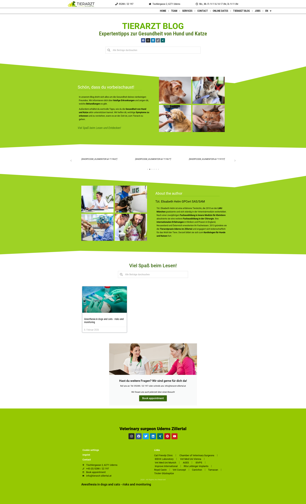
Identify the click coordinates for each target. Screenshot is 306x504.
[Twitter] (146, 436)
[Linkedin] (153, 40)
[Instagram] (148, 40)
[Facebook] (143, 40)
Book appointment (153, 398)
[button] (71, 160)
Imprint (86, 454)
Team (174, 10)
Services (187, 10)
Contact (202, 10)
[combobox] (153, 50)
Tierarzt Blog (241, 10)
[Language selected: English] (300, 501)
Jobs (257, 10)
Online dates (220, 10)
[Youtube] (175, 436)
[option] (300, 502)
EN (266, 10)
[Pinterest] (167, 436)
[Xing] (163, 40)
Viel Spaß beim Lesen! (153, 265)
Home (163, 10)
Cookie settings (90, 450)
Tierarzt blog (153, 26)
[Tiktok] (158, 40)
